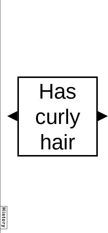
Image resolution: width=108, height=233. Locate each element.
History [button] (3, 217)
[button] (12, 116)
